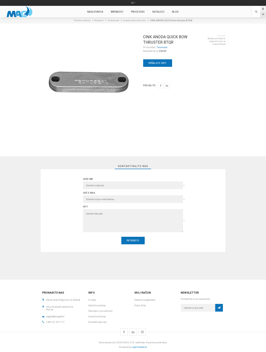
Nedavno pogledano (144, 299)
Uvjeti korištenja (97, 316)
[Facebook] (124, 332)
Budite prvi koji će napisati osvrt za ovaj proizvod (216, 41)
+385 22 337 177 (55, 322)
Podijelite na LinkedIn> (167, 85)
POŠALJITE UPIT (158, 63)
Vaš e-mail (89, 192)
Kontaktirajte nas (97, 322)
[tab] (133, 166)
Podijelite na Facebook (160, 85)
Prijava (265, 9)
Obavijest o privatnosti (100, 310)
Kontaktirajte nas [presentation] (133, 166)
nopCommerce (139, 347)
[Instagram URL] (142, 332)
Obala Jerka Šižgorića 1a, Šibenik (63, 299)
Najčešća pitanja (97, 305)
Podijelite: (149, 85)
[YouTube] (133, 332)
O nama (92, 299)
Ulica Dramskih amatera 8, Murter (59, 308)
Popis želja (140, 305)
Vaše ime (88, 179)
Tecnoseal (162, 47)
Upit (85, 206)
